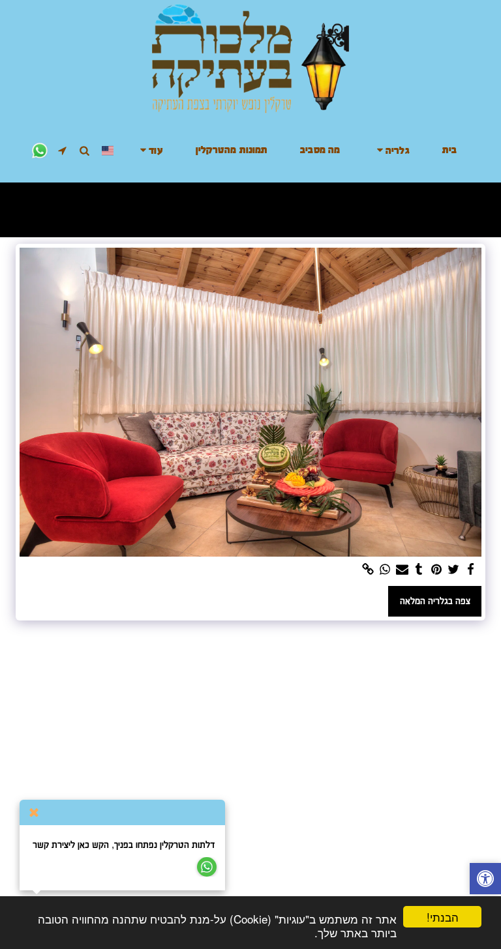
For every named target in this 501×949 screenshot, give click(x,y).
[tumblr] (419, 569)
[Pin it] (436, 569)
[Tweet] (454, 569)
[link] (367, 569)
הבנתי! (443, 917)
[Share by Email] (402, 569)
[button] (391, 150)
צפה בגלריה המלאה (435, 600)
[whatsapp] (385, 569)
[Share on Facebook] (470, 569)
